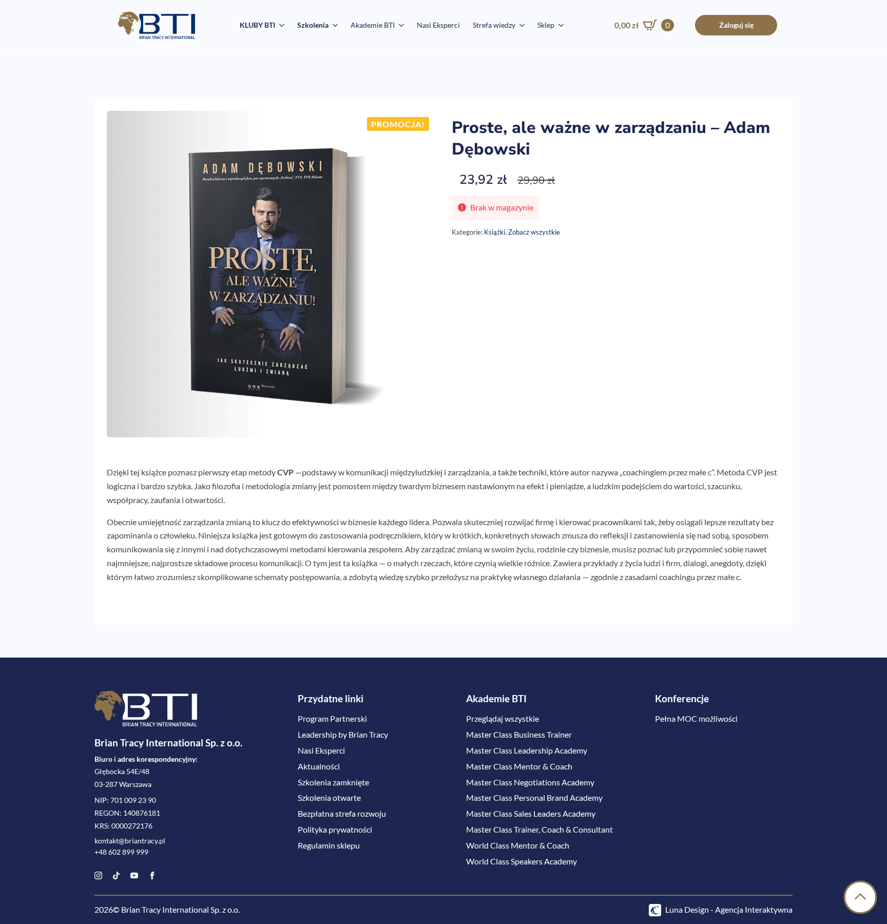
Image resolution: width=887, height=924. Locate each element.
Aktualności (319, 766)
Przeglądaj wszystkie (502, 718)
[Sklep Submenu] (559, 25)
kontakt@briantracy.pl (129, 841)
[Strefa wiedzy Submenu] (520, 25)
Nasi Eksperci (438, 25)
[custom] (116, 875)
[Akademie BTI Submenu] (399, 25)
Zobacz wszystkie (534, 232)
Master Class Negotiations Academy (530, 782)
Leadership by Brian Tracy (343, 734)
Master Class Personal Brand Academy (534, 797)
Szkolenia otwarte (329, 797)
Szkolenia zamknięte (333, 782)
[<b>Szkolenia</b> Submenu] (333, 25)
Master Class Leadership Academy (526, 750)
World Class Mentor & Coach (517, 845)
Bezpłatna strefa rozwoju (342, 813)
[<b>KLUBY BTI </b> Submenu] (279, 25)
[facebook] (152, 875)
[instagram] (98, 875)
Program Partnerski (332, 718)
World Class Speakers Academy (521, 861)
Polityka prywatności (335, 829)
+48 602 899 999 (121, 852)
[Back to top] (860, 897)
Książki (494, 232)
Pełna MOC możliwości (696, 718)
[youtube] (134, 875)
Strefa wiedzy (494, 25)
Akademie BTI (373, 25)
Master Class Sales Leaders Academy (530, 813)
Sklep (545, 25)
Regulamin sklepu (329, 845)
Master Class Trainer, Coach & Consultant (539, 829)
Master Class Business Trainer (519, 734)
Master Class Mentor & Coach (519, 766)
